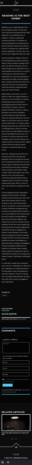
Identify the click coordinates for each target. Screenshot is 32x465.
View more (16, 422)
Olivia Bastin (21, 319)
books (4, 295)
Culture (16, 10)
